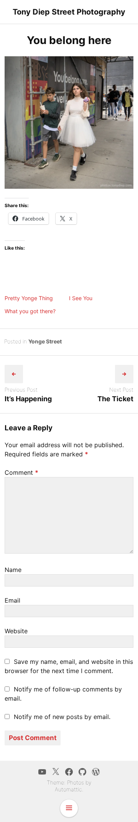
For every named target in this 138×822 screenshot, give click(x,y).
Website (16, 631)
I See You (80, 298)
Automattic (68, 789)
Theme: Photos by (69, 782)
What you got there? (30, 311)
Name (13, 570)
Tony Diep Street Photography (69, 11)
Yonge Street (45, 341)
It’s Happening (28, 399)
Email (12, 600)
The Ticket (115, 399)
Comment (21, 472)
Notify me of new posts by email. (62, 717)
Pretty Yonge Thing (29, 298)
